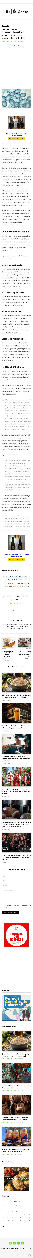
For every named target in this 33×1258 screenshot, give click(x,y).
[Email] (23, 45)
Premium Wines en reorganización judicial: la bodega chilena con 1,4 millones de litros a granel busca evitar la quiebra (16, 824)
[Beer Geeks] (16, 11)
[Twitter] (14, 45)
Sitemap (22, 1248)
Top (17, 1254)
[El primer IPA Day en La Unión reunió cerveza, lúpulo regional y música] (16, 1073)
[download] (16, 947)
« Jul (3, 1226)
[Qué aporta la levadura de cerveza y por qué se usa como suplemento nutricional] (16, 682)
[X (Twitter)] (14, 1243)
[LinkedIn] (20, 603)
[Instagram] (18, 1243)
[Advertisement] (16, 69)
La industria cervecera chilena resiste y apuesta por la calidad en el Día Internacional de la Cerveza (16, 759)
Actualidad (5, 25)
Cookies (11, 1248)
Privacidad (4, 1248)
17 (3, 1217)
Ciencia (25, 596)
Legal (17, 1248)
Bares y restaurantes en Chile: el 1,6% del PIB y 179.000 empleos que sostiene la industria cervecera (16, 857)
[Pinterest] (19, 45)
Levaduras (16, 599)
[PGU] (16, 1020)
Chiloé (17, 596)
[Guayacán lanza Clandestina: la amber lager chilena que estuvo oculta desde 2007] (16, 1136)
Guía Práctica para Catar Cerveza (13, 626)
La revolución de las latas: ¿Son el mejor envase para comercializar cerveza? (7, 654)
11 (8, 1214)
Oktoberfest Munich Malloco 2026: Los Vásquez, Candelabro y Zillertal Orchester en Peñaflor (16, 791)
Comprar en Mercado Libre (17, 138)
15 (24, 1214)
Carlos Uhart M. (7, 41)
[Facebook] (9, 45)
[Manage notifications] (29, 1255)
